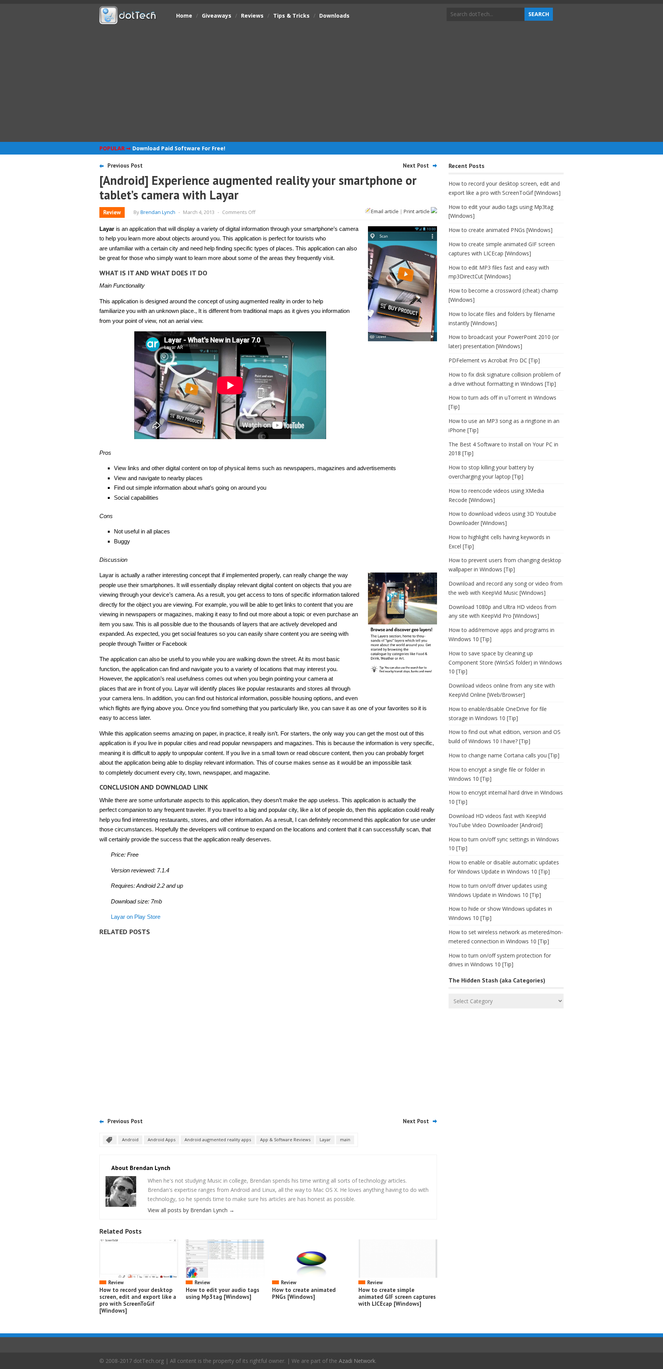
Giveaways (216, 15)
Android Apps (161, 1139)
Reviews (252, 15)
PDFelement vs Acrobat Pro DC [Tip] (494, 360)
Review (112, 212)
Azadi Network (357, 1360)
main (345, 1139)
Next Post (416, 165)
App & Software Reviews (285, 1139)
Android (130, 1139)
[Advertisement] (331, 82)
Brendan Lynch (157, 212)
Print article (417, 211)
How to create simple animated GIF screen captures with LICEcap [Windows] (397, 1296)
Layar (325, 1139)
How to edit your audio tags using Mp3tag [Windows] (222, 1293)
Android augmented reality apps (218, 1139)
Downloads (334, 15)
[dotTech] (128, 20)
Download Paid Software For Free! (178, 148)
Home (184, 15)
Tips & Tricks (291, 15)
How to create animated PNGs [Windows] (304, 1293)
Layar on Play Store (135, 916)
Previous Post (125, 165)
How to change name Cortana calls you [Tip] (504, 755)
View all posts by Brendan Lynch (191, 1210)
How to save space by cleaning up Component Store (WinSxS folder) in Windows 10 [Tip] (505, 662)
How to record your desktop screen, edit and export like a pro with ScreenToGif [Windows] (137, 1300)
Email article (385, 211)
